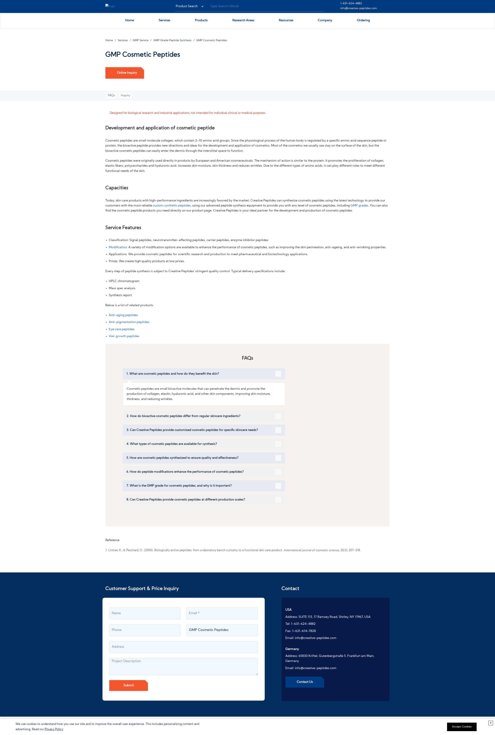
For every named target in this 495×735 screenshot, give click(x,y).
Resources (286, 20)
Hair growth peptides (124, 336)
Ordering (363, 20)
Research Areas (243, 20)
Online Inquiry (127, 72)
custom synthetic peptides (172, 205)
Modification (118, 247)
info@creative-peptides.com (358, 8)
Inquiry (125, 95)
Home (129, 20)
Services (164, 20)
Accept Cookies (462, 726)
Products (201, 20)
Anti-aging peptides (123, 315)
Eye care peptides (121, 329)
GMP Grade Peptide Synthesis (172, 40)
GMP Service (140, 40)
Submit (129, 685)
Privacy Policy (54, 729)
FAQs (111, 95)
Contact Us (305, 682)
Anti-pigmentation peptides (129, 322)
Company (325, 20)
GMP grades (359, 205)
